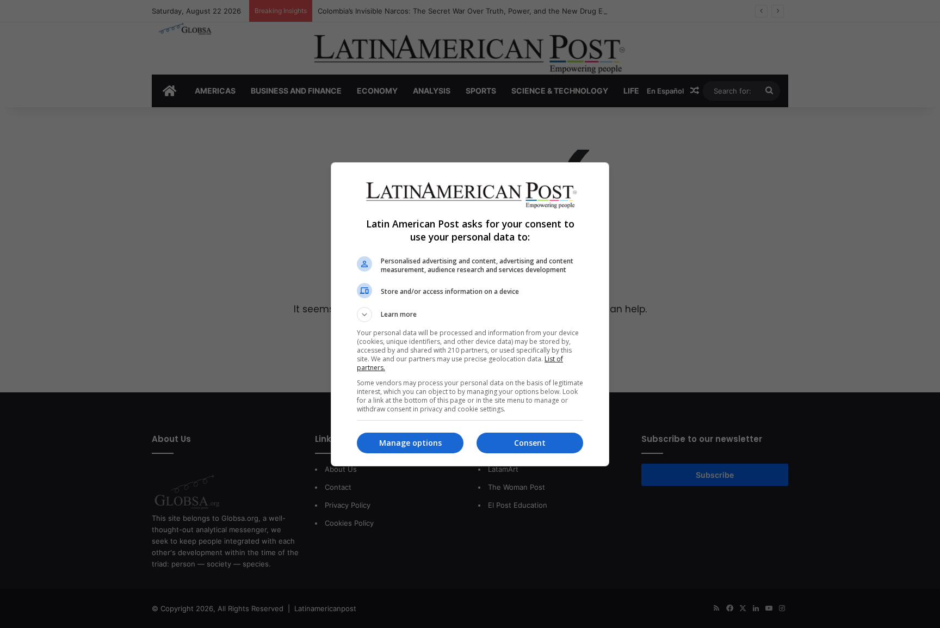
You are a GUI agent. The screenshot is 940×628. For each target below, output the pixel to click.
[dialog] (470, 314)
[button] (470, 314)
